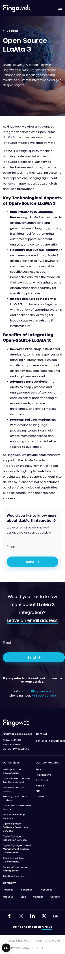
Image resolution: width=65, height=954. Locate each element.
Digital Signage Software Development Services (17, 827)
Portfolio (8, 889)
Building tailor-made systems (15, 798)
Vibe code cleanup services (14, 816)
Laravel (40, 796)
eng (44, 947)
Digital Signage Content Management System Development (17, 849)
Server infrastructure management (15, 869)
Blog (23, 896)
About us (8, 896)
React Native (43, 774)
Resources (46, 889)
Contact (38, 896)
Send (30, 562)
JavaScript (42, 780)
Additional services (14, 876)
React (39, 769)
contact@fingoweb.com (36, 691)
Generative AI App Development (13, 860)
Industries (26, 889)
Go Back (11, 30)
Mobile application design (14, 789)
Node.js (40, 785)
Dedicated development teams (17, 807)
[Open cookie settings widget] (6, 948)
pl (37, 947)
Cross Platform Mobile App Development (16, 780)
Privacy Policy (20, 948)
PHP (38, 791)
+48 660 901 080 (43, 695)
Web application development (12, 771)
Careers (55, 896)
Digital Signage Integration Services (15, 838)
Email (11, 547)
